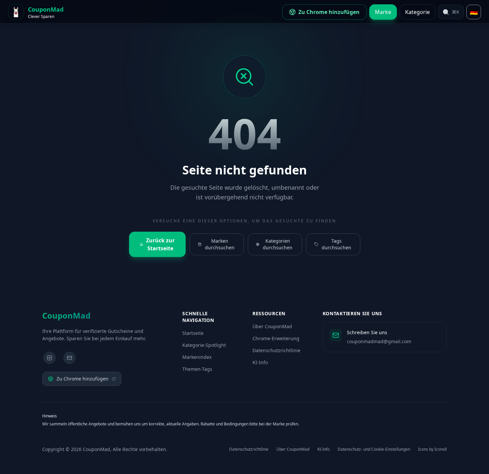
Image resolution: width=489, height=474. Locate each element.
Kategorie (417, 12)
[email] (70, 358)
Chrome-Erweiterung (275, 338)
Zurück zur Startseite (160, 244)
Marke (383, 12)
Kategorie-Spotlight (204, 345)
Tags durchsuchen (336, 244)
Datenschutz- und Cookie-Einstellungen (374, 449)
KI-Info (260, 362)
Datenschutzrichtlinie (276, 350)
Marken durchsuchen (220, 244)
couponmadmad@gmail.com (379, 341)
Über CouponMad (272, 326)
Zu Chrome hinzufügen (82, 378)
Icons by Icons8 (432, 449)
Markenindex (197, 357)
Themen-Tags (197, 369)
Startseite (193, 333)
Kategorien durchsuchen (277, 244)
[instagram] (50, 358)
